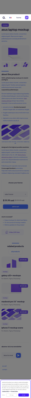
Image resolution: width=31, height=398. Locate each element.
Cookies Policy (5, 391)
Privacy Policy (14, 391)
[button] (26, 17)
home (18, 17)
